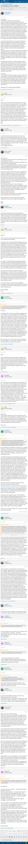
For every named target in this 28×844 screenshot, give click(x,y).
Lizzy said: (3, 304)
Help (20, 842)
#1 (26, 17)
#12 (26, 521)
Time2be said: (4, 623)
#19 (26, 711)
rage (6, 9)
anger (16, 7)
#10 (26, 411)
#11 (26, 435)
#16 (26, 647)
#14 (26, 609)
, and (7, 344)
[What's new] (24, 1)
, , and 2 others (11, 125)
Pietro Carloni (4, 7)
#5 (26, 210)
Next (14, 831)
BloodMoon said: (4, 778)
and (7, 89)
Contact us (3, 842)
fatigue (24, 7)
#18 (26, 693)
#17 (26, 672)
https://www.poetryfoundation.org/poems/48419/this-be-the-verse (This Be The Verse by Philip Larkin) (14, 486)
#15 (26, 620)
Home (23, 842)
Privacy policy (15, 842)
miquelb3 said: (4, 524)
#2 (26, 97)
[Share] (25, 17)
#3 (26, 133)
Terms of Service (9, 842)
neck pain (3, 9)
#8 (26, 352)
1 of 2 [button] (10, 831)
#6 (26, 233)
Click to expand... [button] (14, 535)
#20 (26, 776)
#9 (26, 380)
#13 (26, 566)
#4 (26, 156)
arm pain (20, 7)
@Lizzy (9, 339)
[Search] (26, 1)
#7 (26, 301)
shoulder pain (10, 9)
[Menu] (1, 1)
